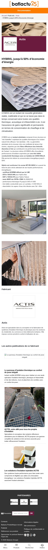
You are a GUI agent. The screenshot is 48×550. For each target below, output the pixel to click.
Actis (4, 323)
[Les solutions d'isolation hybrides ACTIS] (24, 457)
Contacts (4, 521)
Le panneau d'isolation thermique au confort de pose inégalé (23, 371)
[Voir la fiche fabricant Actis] (10, 44)
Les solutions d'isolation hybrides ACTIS (21, 471)
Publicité (4, 528)
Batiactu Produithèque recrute (11, 525)
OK (31, 513)
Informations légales (31, 522)
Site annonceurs (29, 525)
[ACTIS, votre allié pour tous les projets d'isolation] (24, 407)
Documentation (24, 10)
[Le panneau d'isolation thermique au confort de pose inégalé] (24, 361)
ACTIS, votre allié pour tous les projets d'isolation (20, 430)
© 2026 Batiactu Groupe (9, 540)
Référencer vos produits (9, 531)
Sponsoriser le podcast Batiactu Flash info (12, 536)
